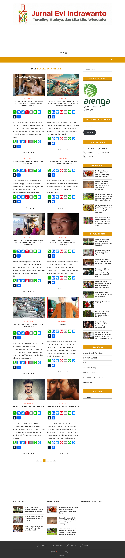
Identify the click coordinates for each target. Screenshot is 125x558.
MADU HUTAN (89, 373)
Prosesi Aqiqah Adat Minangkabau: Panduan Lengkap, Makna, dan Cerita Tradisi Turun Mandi (103, 335)
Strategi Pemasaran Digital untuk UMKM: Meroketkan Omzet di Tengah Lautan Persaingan (102, 185)
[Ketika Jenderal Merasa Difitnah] (29, 389)
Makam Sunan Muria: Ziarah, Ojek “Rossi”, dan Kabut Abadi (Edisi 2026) (103, 261)
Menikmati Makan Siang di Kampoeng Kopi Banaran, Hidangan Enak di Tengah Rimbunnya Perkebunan (103, 197)
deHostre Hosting (89, 368)
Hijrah (63, 324)
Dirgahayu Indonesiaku (102, 302)
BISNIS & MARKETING (63, 321)
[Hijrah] (63, 307)
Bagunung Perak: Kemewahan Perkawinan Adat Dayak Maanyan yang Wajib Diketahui (103, 284)
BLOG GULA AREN (90, 358)
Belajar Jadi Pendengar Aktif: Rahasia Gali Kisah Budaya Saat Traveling (29, 242)
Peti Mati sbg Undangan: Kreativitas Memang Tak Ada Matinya (63, 242)
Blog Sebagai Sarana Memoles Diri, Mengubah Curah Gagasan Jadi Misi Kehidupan (63, 103)
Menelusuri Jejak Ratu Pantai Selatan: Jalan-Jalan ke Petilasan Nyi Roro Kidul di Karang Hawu (102, 272)
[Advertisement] (62, 38)
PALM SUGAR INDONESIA (93, 378)
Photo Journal (88, 383)
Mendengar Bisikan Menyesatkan (63, 406)
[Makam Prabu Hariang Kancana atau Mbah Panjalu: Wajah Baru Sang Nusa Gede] (88, 241)
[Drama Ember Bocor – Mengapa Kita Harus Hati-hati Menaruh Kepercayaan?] (29, 85)
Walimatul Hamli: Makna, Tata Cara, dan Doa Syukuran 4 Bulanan (103, 252)
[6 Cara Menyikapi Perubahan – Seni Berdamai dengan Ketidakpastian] (88, 324)
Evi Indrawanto (60, 552)
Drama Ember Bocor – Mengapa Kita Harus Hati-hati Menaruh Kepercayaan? (28, 103)
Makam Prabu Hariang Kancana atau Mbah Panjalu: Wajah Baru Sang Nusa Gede (103, 242)
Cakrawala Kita (88, 363)
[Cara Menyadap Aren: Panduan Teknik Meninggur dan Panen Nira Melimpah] (88, 313)
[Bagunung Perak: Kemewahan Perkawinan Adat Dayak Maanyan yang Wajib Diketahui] (88, 284)
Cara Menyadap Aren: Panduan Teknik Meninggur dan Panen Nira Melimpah (102, 314)
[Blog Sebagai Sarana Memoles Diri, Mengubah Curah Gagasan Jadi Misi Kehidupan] (63, 85)
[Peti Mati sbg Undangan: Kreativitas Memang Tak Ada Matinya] (63, 224)
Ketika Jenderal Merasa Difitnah (28, 406)
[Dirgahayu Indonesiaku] (88, 304)
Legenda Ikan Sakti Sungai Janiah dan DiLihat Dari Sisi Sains (103, 294)
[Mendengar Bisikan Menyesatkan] (63, 389)
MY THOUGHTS (63, 158)
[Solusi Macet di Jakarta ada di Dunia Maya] (29, 307)
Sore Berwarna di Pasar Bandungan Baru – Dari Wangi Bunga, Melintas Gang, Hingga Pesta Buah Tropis (103, 221)
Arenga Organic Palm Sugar (93, 353)
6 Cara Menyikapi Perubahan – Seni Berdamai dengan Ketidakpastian (101, 324)
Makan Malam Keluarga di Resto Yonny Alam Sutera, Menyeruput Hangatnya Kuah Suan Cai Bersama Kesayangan (103, 209)
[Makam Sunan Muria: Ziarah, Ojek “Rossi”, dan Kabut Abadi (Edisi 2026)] (88, 262)
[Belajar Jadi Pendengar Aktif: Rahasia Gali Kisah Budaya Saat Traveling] (29, 224)
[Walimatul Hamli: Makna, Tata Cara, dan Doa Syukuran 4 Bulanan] (88, 252)
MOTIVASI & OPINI (28, 98)
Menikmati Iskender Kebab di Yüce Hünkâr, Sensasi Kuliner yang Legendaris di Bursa (102, 173)
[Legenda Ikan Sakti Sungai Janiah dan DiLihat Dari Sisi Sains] (88, 294)
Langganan (90, 132)
